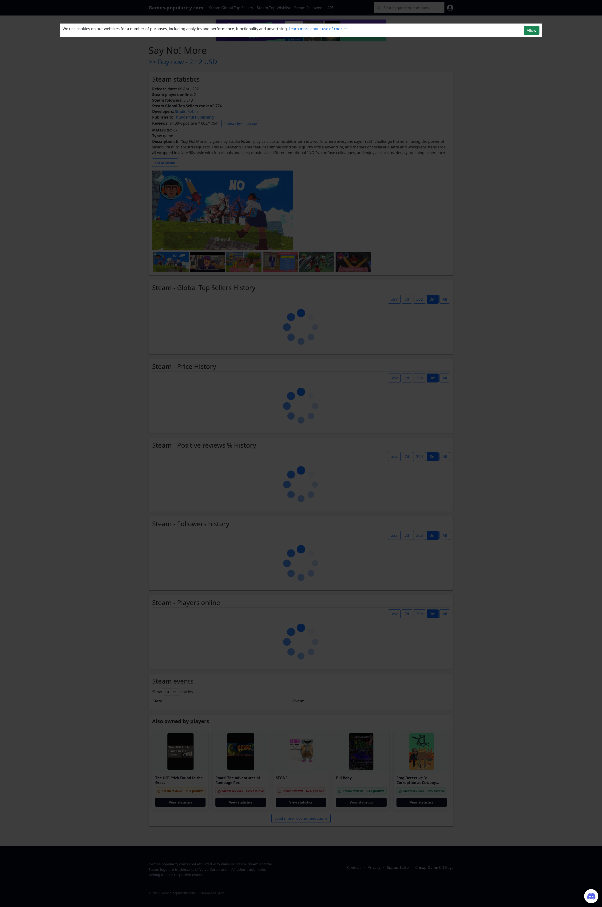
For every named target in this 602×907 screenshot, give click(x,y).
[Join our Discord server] (591, 896)
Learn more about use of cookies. (319, 28)
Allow (531, 30)
